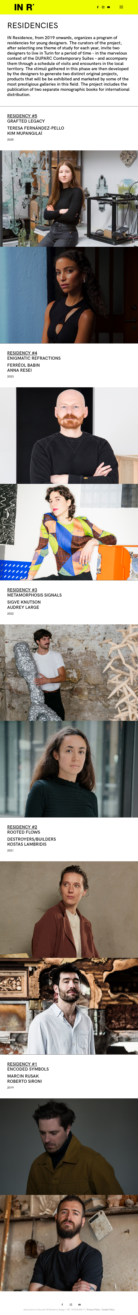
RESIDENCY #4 (22, 353)
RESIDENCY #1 (22, 1064)
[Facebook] (97, 8)
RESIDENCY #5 (22, 116)
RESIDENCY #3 (22, 590)
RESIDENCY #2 (22, 827)
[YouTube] (108, 8)
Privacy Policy (93, 1309)
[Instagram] (103, 8)
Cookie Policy (108, 1309)
